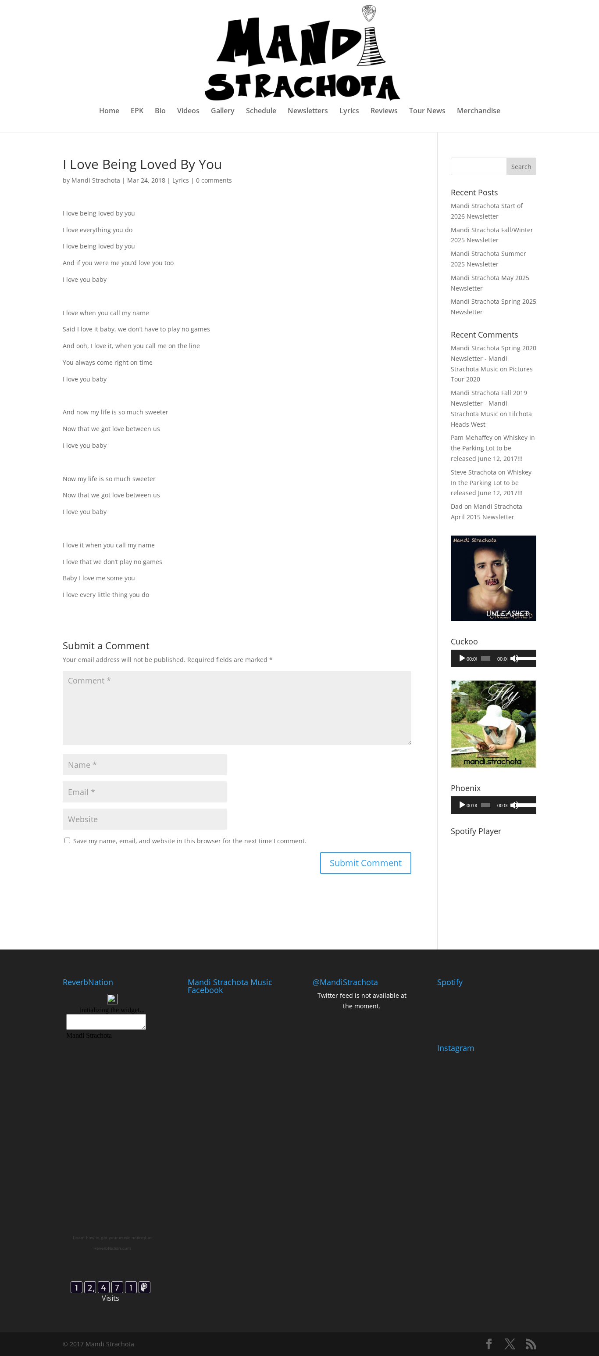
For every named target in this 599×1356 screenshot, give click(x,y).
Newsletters (308, 111)
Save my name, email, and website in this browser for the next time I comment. (190, 841)
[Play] (462, 658)
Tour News (427, 111)
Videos (188, 111)
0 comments (214, 180)
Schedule (261, 111)
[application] (493, 658)
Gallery (223, 111)
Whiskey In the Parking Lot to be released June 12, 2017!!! (493, 448)
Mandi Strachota (95, 180)
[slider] (524, 657)
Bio (160, 111)
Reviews (384, 111)
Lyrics (349, 111)
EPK (137, 111)
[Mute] (514, 658)
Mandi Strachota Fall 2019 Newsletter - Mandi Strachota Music (489, 403)
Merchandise (478, 111)
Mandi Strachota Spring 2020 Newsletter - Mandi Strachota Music (493, 358)
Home (109, 111)
